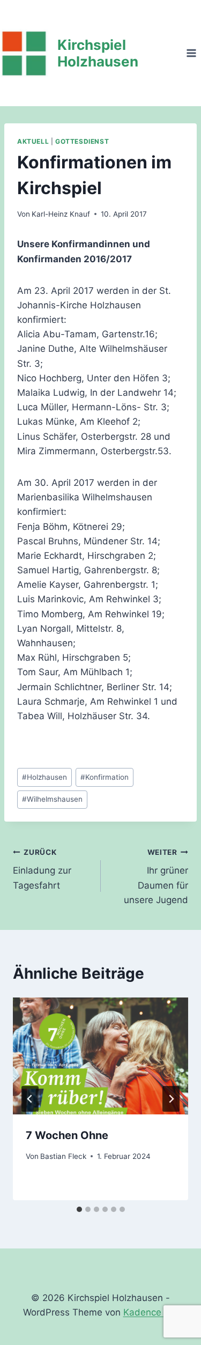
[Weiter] (171, 1099)
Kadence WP (150, 1312)
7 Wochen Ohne (67, 1135)
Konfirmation (104, 777)
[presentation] (100, 1055)
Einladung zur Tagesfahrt (42, 869)
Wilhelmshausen (52, 799)
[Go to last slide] (30, 1099)
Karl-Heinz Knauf (61, 214)
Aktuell (33, 141)
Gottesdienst (82, 141)
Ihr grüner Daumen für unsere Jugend (156, 876)
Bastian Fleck (63, 1156)
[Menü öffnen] (191, 53)
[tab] (79, 1209)
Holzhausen (44, 777)
